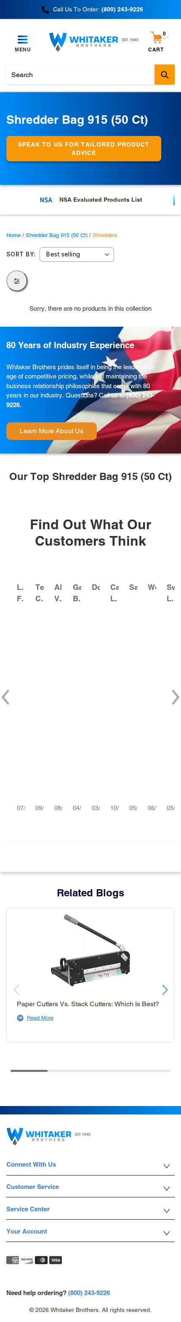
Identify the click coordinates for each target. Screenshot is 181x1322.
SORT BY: (20, 254)
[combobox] (90, 74)
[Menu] (23, 40)
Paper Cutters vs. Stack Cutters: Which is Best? (88, 1004)
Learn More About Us (51, 431)
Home (13, 235)
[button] (5, 693)
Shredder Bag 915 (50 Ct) (57, 235)
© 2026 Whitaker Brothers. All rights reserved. (90, 1309)
